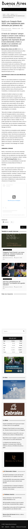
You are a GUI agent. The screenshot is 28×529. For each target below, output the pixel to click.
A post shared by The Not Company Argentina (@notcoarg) (15, 214)
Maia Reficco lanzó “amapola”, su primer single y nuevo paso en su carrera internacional (14, 438)
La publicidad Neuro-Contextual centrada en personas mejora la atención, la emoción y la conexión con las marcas (13, 487)
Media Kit (7, 526)
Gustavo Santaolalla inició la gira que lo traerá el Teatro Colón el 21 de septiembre (13, 424)
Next (23, 227)
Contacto (13, 526)
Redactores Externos (8, 257)
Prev (5, 227)
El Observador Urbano (10, 471)
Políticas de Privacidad (21, 526)
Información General (7, 30)
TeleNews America (9, 494)
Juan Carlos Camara (7, 28)
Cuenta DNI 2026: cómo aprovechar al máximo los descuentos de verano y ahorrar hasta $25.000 (13, 481)
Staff (3, 526)
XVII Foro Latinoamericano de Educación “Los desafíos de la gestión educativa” (14, 283)
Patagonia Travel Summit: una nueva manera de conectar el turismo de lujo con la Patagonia (13, 254)
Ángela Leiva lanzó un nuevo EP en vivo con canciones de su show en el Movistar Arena (13, 434)
